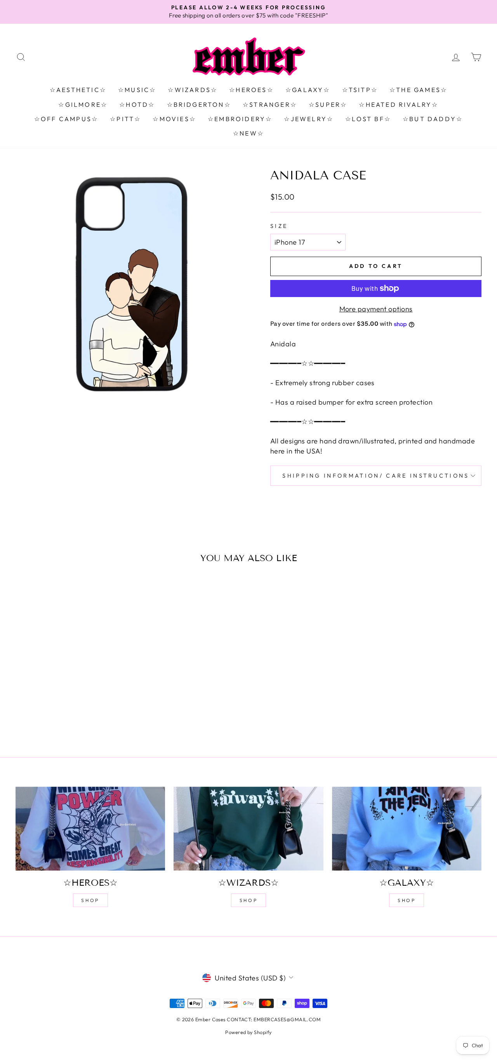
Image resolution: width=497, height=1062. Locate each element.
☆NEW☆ (248, 133)
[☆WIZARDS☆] (248, 829)
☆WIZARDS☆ (192, 90)
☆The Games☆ (418, 90)
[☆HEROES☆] (90, 829)
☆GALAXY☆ (307, 90)
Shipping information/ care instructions (375, 475)
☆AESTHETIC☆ (78, 90)
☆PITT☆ (125, 119)
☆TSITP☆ (360, 90)
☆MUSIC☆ (137, 90)
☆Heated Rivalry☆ (398, 104)
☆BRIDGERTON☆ (199, 104)
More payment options (376, 308)
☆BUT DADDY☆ (433, 119)
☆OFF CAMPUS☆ (66, 119)
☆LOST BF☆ (368, 119)
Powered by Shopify (248, 1032)
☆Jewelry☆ (309, 119)
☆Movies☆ (174, 119)
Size (279, 225)
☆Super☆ (328, 104)
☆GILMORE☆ (83, 104)
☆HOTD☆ (137, 104)
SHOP (90, 900)
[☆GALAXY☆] (406, 829)
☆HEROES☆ (251, 90)
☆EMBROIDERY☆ (240, 119)
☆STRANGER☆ (270, 104)
